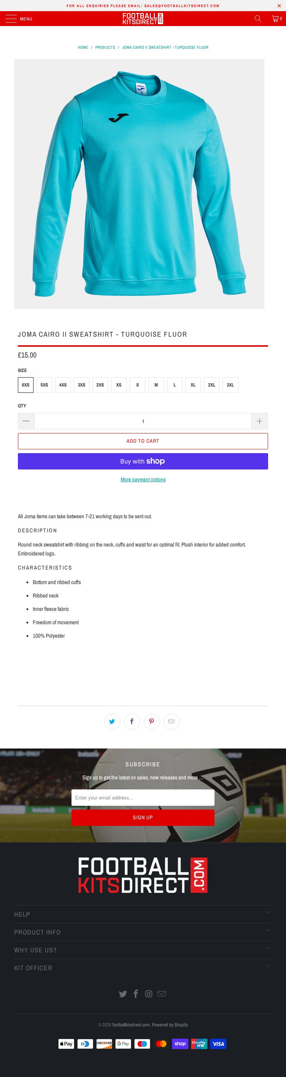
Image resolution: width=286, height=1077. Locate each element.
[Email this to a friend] (171, 722)
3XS (81, 385)
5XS (44, 385)
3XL (230, 385)
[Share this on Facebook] (132, 722)
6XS (25, 385)
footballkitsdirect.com (131, 1025)
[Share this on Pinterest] (152, 722)
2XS (100, 385)
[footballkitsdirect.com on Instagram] (149, 994)
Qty (22, 406)
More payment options (143, 479)
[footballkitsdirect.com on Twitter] (123, 994)
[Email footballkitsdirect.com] (162, 994)
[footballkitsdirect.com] (143, 18)
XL (193, 385)
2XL (212, 385)
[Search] (260, 18)
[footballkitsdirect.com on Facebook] (136, 994)
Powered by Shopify (170, 1025)
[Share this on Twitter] (112, 722)
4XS (63, 385)
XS (118, 385)
